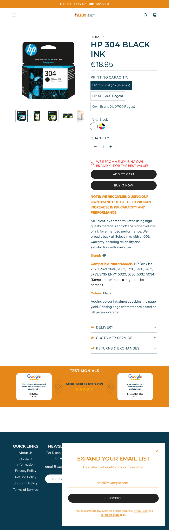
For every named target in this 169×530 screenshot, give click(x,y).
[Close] (157, 450)
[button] (17, 70)
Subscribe (61, 479)
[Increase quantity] (110, 146)
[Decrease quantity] (95, 146)
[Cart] (154, 15)
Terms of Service (110, 514)
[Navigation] (13, 15)
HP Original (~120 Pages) (111, 85)
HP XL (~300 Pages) (107, 96)
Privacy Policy (140, 510)
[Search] (145, 15)
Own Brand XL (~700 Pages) (113, 106)
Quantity (100, 138)
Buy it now (123, 185)
